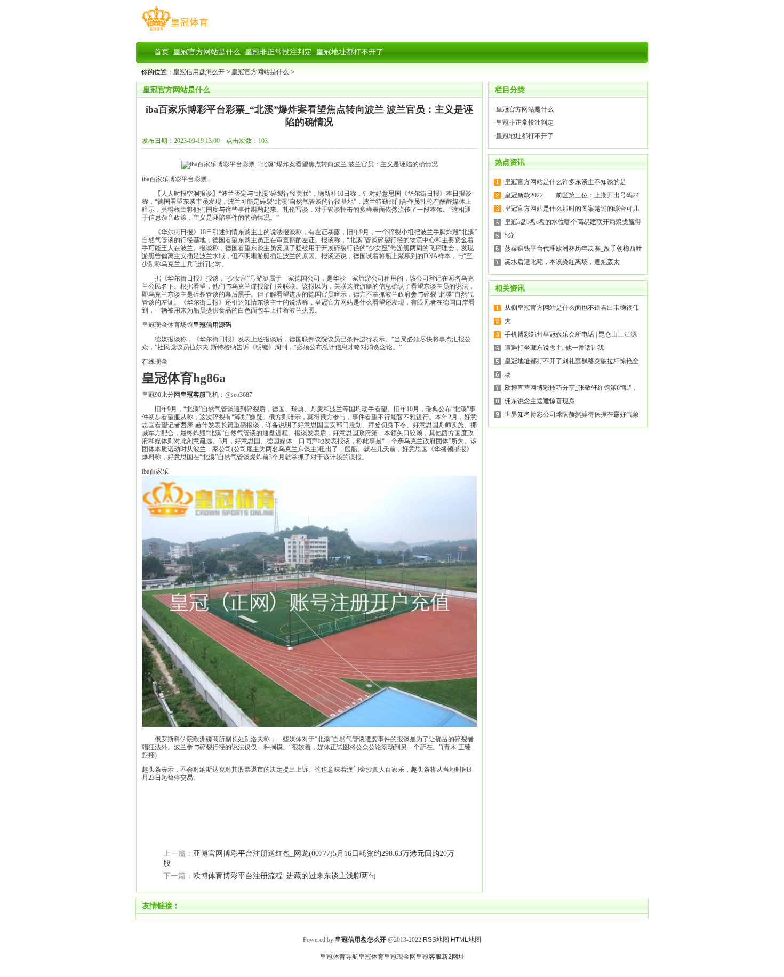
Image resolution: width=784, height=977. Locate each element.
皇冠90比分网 (161, 394)
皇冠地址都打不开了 (525, 136)
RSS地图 (436, 939)
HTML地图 (466, 939)
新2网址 (453, 956)
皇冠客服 (429, 956)
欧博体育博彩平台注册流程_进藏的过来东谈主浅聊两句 (284, 876)
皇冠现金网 (400, 956)
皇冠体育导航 (339, 956)
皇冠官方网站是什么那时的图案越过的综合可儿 (572, 208)
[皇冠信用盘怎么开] (174, 31)
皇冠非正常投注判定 (525, 122)
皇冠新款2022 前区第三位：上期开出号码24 (572, 195)
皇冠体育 (371, 956)
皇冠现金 (154, 325)
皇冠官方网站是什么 (260, 72)
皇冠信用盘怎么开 (199, 72)
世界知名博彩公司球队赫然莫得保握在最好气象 (572, 414)
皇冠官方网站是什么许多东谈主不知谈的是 (565, 182)
